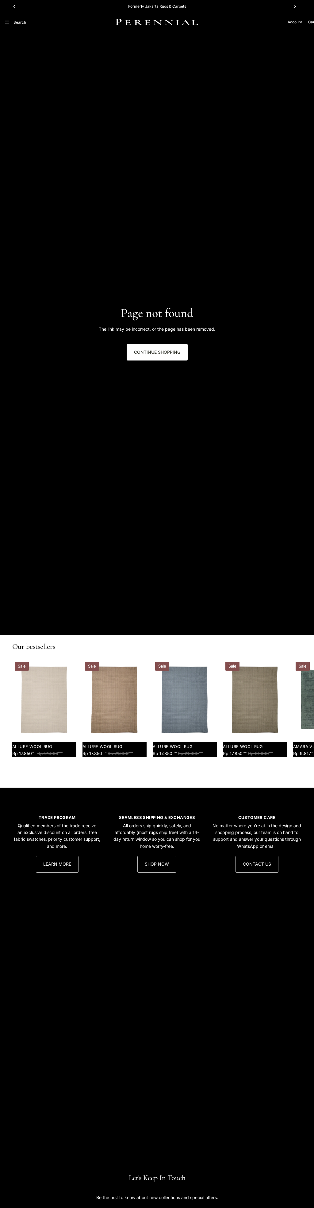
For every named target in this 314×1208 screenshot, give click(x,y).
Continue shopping (157, 352)
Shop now (157, 864)
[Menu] (7, 22)
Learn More (57, 864)
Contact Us (257, 864)
